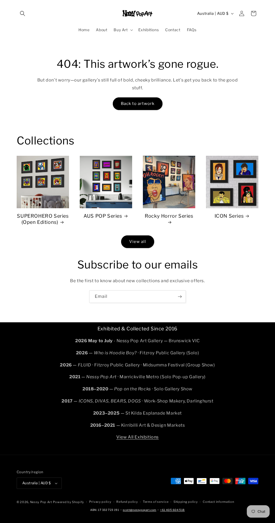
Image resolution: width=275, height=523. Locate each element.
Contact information (218, 502)
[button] (22, 13)
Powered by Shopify (68, 502)
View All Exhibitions (137, 437)
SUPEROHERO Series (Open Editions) (42, 219)
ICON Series (229, 216)
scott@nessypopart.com (139, 509)
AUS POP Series (103, 216)
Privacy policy (100, 502)
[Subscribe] (180, 296)
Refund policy (127, 502)
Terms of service (155, 502)
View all (137, 241)
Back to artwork (137, 103)
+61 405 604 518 (172, 509)
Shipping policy (185, 502)
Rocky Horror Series (169, 216)
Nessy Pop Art (41, 502)
